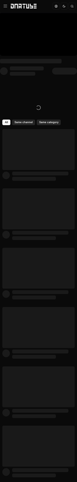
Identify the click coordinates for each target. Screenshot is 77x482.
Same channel (24, 122)
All (6, 122)
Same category (48, 122)
